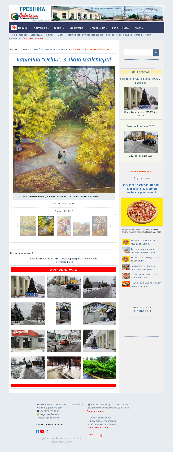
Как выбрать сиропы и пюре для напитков (143, 267)
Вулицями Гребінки (92, 34)
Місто (61, 34)
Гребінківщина (124, 34)
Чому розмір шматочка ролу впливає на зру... (146, 284)
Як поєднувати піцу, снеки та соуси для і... (145, 259)
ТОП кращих (36, 34)
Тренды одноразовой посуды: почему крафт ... (144, 250)
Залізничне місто (143, 34)
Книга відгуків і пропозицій (103, 420)
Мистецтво (15, 37)
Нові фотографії (19, 34)
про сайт (54, 417)
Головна (22, 49)
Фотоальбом (36, 49)
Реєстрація (60, 261)
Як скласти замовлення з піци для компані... (144, 242)
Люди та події (73, 34)
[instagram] (46, 432)
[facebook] (38, 432)
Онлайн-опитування (100, 417)
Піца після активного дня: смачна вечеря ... (144, 276)
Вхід (71, 261)
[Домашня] (13, 28)
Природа (109, 34)
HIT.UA (91, 434)
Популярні (50, 34)
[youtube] (42, 432)
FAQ (91, 424)
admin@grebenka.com (50, 407)
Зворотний (46, 414)
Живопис (64, 49)
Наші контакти (45, 404)
